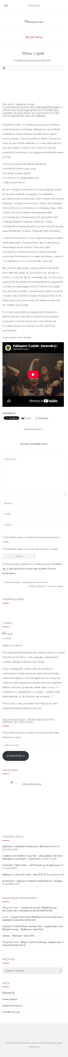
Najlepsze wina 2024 (32, 929)
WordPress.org (10, 1011)
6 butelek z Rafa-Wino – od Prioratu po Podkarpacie (31, 865)
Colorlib (41, 1043)
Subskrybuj (16, 755)
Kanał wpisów (9, 999)
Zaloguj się (8, 992)
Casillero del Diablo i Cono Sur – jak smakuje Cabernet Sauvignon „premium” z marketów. (32, 857)
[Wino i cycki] (33, 80)
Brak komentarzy (33, 429)
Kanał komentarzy (12, 1005)
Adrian (6, 935)
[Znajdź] (63, 5)
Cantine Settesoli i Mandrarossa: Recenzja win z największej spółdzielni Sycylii (29, 909)
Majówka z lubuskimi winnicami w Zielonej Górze (29, 846)
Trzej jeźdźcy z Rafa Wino (46, 586)
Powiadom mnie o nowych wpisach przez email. (31, 548)
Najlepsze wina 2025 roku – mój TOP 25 (24, 874)
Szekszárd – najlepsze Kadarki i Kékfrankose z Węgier (32, 880)
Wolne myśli (34, 37)
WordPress (34, 1046)
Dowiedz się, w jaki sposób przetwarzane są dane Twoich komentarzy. (32, 569)
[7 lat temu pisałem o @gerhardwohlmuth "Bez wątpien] (34, 822)
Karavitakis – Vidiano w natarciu (26, 582)
